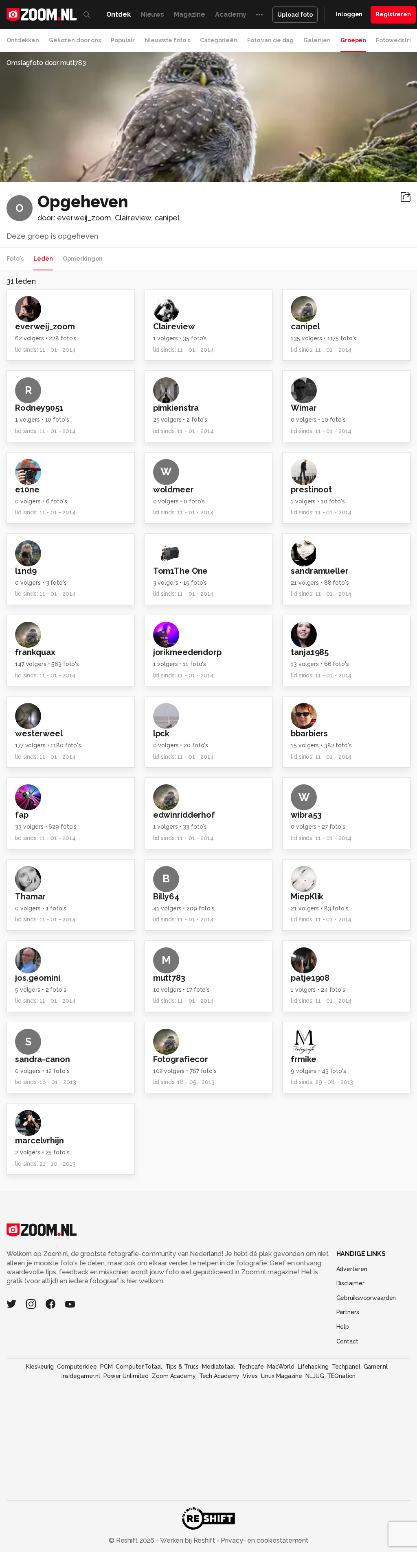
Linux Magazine (281, 1376)
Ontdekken (23, 40)
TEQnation (341, 1376)
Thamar (30, 896)
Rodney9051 (39, 408)
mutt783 (169, 978)
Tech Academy (219, 1376)
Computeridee (77, 1366)
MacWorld (280, 1366)
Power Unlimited (126, 1376)
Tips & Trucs (182, 1366)
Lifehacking (313, 1366)
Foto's (15, 258)
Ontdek (118, 14)
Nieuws (152, 14)
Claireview (133, 217)
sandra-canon (42, 1059)
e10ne (27, 489)
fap (22, 815)
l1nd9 (25, 571)
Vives (250, 1376)
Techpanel (346, 1366)
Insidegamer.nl (80, 1376)
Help (342, 1326)
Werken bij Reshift (188, 1540)
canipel (167, 217)
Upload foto (295, 14)
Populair (123, 40)
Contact (347, 1341)
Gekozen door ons (75, 40)
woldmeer (173, 489)
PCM (106, 1366)
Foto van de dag (270, 40)
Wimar (303, 408)
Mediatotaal (218, 1366)
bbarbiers (309, 733)
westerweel (39, 733)
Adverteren (351, 1269)
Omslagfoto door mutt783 (46, 63)
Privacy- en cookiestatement (263, 1540)
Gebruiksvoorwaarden (366, 1298)
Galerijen (317, 40)
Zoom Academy (174, 1376)
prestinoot (311, 489)
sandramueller (319, 571)
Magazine (189, 14)
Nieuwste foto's (167, 40)
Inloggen (349, 14)
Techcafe (251, 1366)
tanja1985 (310, 652)
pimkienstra (176, 408)
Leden (43, 258)
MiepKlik (307, 896)
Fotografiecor (180, 1059)
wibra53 (306, 815)
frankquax (35, 652)
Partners (347, 1312)
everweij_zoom (84, 217)
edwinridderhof (184, 815)
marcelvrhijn (39, 1140)
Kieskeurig (40, 1366)
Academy (230, 14)
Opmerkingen (83, 258)
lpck (161, 733)
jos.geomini (37, 978)
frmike (303, 1059)
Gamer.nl (376, 1366)
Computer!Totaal (139, 1366)
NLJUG (314, 1376)
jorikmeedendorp (187, 652)
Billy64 (166, 896)
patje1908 (310, 978)
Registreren (393, 14)
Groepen (353, 40)
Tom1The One (180, 571)
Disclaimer (350, 1283)
